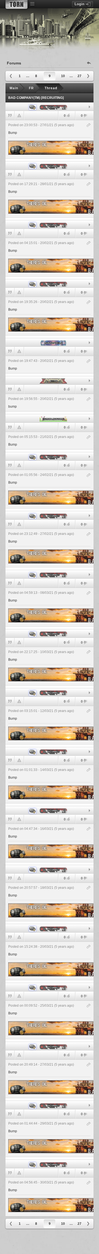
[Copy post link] (89, 125)
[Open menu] (32, 4)
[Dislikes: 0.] (85, 116)
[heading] (50, 139)
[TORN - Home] (17, 4)
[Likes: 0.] (68, 115)
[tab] (50, 107)
